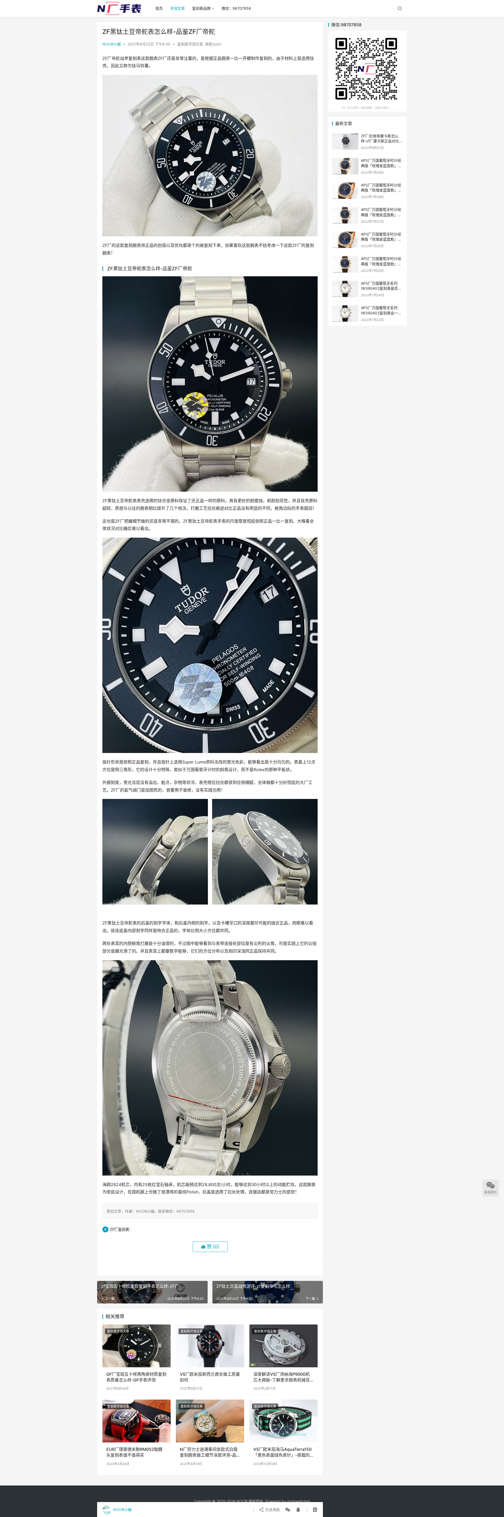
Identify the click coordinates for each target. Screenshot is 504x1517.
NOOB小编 (111, 44)
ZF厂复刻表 (119, 1229)
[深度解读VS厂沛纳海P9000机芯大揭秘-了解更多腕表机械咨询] (283, 1345)
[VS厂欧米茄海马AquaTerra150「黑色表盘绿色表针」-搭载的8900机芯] (283, 1421)
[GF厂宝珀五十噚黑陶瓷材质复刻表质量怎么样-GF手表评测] (136, 1345)
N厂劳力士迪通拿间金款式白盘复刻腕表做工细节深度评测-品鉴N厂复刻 (209, 1452)
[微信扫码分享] (287, 1509)
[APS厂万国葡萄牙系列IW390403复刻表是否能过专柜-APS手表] (345, 289)
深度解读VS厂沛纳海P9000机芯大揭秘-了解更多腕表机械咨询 (281, 1377)
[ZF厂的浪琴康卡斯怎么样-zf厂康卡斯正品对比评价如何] (345, 141)
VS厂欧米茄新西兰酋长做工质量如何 (210, 1377)
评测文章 (177, 8)
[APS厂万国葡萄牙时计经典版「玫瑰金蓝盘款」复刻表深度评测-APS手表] (345, 264)
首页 (159, 8)
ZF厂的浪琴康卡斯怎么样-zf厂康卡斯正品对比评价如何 (382, 141)
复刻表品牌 (201, 8)
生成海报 (272, 1509)
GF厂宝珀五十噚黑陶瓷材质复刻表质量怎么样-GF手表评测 (136, 1377)
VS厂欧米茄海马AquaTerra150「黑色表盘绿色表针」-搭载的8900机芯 (282, 1452)
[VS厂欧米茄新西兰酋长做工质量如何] (210, 1345)
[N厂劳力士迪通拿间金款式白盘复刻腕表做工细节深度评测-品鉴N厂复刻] (210, 1421)
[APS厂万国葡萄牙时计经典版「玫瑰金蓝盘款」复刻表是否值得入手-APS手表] (345, 240)
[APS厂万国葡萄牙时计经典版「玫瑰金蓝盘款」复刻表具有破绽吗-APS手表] (345, 215)
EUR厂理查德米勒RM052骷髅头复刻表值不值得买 (134, 1452)
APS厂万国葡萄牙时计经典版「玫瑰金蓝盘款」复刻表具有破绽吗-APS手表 (382, 214)
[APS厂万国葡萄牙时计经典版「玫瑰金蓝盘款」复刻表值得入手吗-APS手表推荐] (345, 191)
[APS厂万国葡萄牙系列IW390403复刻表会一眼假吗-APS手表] (345, 313)
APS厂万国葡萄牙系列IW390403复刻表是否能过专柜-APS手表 (381, 288)
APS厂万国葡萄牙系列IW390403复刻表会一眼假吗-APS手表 (381, 312)
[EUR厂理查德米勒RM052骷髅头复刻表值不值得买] (136, 1421)
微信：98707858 (236, 8)
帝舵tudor (213, 44)
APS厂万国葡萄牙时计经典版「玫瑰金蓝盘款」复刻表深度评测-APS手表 (381, 263)
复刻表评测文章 (190, 44)
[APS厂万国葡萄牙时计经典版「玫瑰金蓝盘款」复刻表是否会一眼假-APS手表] (345, 166)
